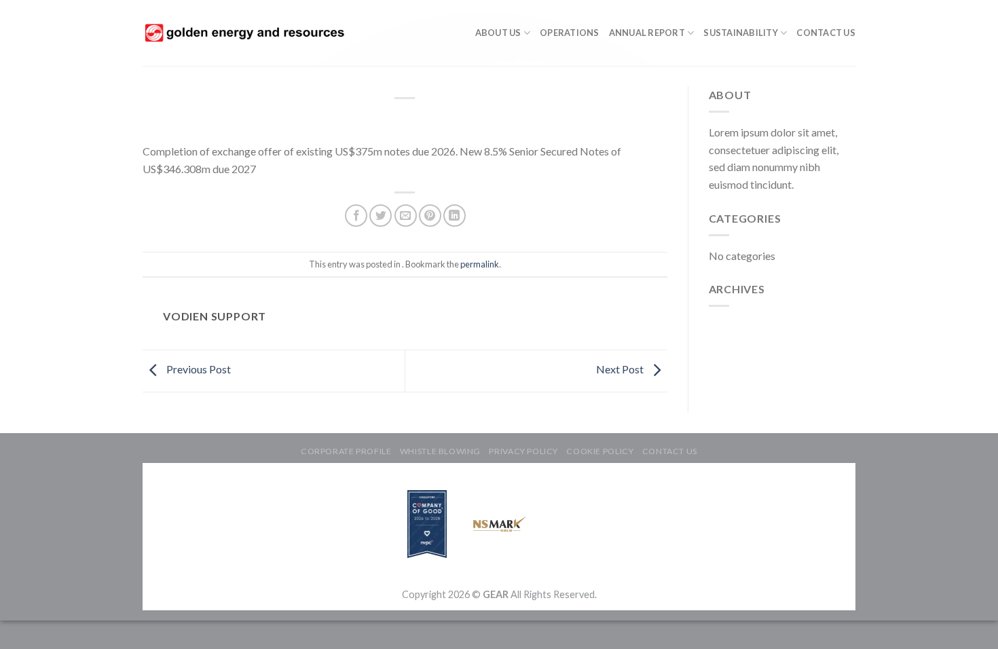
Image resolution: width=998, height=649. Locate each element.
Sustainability (740, 32)
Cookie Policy (599, 451)
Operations (569, 32)
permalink (479, 264)
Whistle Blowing (440, 451)
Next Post (621, 369)
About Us (498, 32)
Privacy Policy (523, 451)
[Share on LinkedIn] (454, 215)
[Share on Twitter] (380, 215)
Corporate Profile (346, 451)
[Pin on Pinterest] (430, 215)
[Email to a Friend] (405, 215)
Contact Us (825, 32)
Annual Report (647, 32)
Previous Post (197, 369)
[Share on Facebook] (356, 215)
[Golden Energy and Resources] (244, 32)
